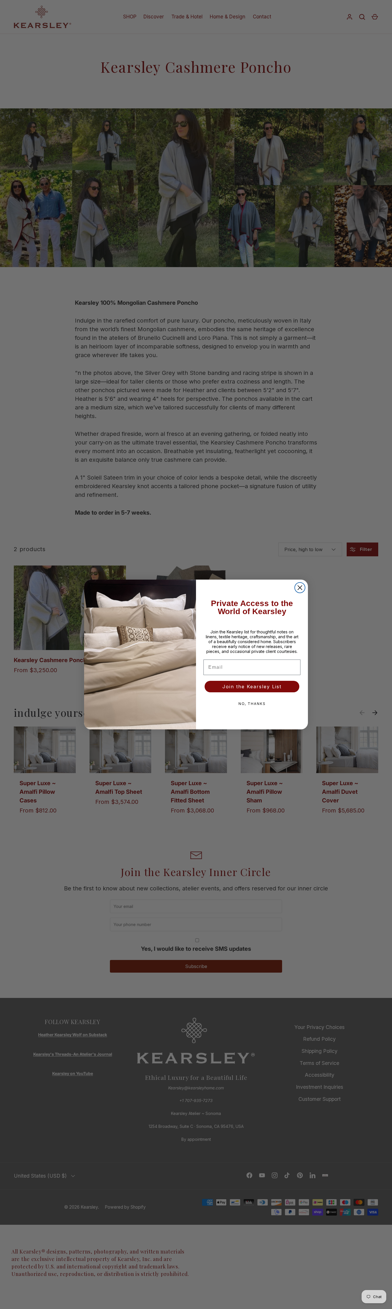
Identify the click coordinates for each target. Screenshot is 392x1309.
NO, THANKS (252, 704)
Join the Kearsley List (252, 686)
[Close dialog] (300, 587)
